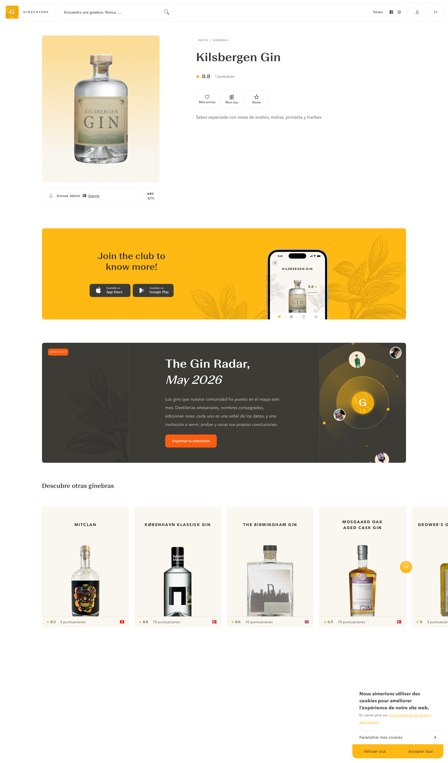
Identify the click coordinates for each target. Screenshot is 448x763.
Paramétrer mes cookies (380, 737)
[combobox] (116, 12)
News (378, 12)
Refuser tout (375, 751)
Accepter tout (420, 751)
